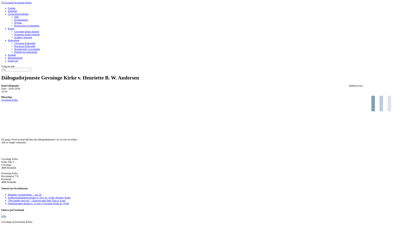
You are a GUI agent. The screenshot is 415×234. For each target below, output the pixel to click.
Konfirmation (21, 20)
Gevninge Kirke (9, 100)
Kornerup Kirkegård (24, 46)
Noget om (13, 60)
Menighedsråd (15, 58)
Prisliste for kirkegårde (25, 52)
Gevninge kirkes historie (26, 31)
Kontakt (12, 55)
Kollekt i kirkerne (23, 37)
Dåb (16, 17)
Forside (11, 8)
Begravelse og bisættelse (26, 25)
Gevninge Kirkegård (24, 43)
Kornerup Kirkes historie (27, 34)
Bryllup (18, 22)
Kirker (11, 28)
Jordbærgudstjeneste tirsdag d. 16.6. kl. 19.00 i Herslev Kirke (39, 197)
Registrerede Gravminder (27, 49)
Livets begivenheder (18, 14)
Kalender (12, 11)
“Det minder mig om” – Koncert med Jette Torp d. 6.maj (36, 200)
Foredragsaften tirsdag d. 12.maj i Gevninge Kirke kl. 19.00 (38, 203)
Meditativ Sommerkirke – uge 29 (25, 194)
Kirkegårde (13, 40)
